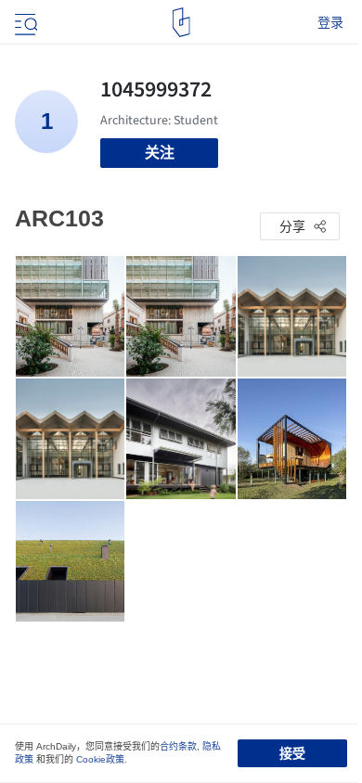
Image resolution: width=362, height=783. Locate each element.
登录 (330, 22)
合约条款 (178, 746)
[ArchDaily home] (181, 22)
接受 (292, 753)
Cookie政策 (100, 759)
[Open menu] (24, 22)
